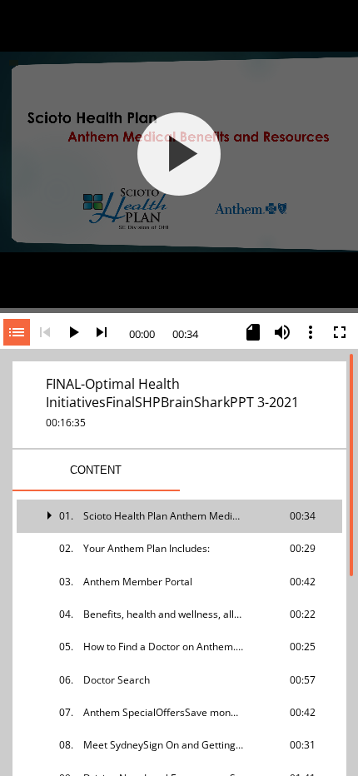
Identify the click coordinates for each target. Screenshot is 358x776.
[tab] (96, 470)
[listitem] (179, 516)
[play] (179, 154)
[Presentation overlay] (179, 154)
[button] (179, 516)
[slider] (179, 309)
